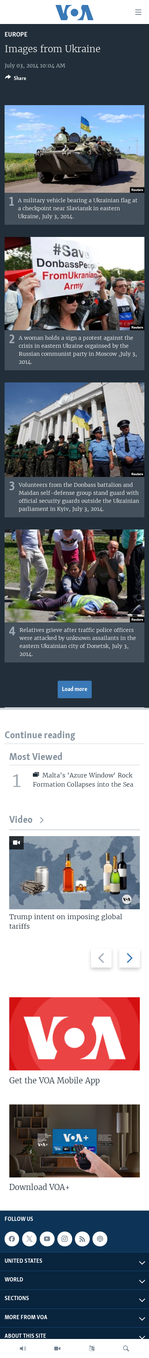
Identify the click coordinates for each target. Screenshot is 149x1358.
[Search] (126, 1348)
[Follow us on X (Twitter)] (29, 1239)
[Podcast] (99, 1239)
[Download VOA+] (74, 1140)
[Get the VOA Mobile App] (74, 1033)
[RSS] (82, 1239)
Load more (74, 689)
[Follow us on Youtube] (47, 1239)
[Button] (15, 79)
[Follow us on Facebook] (12, 1239)
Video (20, 820)
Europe (16, 35)
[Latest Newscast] (22, 1348)
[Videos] (57, 1348)
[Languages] (91, 1348)
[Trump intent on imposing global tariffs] (74, 872)
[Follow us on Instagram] (64, 1239)
